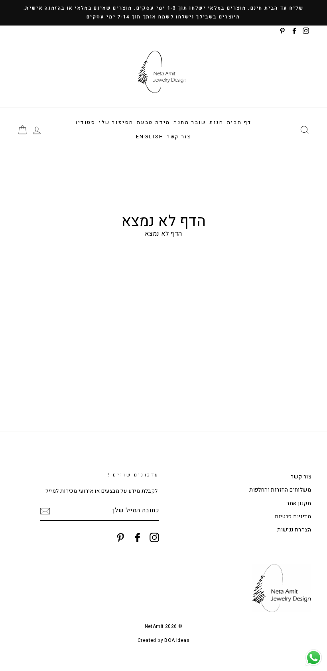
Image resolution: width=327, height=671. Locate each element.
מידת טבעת (153, 122)
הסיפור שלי (116, 122)
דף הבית (239, 122)
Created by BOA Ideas (163, 640)
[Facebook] (137, 537)
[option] (163, 13)
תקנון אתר (298, 504)
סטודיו (85, 122)
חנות (216, 122)
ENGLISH (150, 136)
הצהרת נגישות (294, 530)
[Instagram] (154, 537)
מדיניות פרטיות (293, 517)
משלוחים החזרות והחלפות (280, 490)
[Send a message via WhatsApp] (313, 657)
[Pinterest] (120, 537)
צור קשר (179, 136)
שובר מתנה (189, 122)
